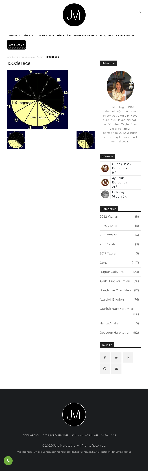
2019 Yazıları (119, 235)
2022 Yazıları (119, 216)
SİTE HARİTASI (31, 435)
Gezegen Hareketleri (119, 332)
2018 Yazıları (119, 244)
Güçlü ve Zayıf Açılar (32, 56)
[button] (140, 13)
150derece (19, 63)
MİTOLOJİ (62, 35)
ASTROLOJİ (45, 35)
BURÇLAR (105, 35)
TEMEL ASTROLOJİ (84, 35)
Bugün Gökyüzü (119, 272)
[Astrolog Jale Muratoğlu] (74, 15)
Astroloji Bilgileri (119, 299)
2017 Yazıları (119, 253)
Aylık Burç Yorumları (119, 281)
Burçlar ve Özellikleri (119, 290)
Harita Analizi (119, 323)
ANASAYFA (14, 35)
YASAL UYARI (109, 435)
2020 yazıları (119, 226)
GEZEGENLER (123, 35)
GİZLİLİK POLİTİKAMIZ (55, 435)
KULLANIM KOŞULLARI (85, 435)
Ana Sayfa (12, 56)
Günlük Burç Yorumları (119, 311)
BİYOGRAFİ (29, 35)
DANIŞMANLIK (16, 45)
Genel (119, 262)
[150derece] (37, 99)
